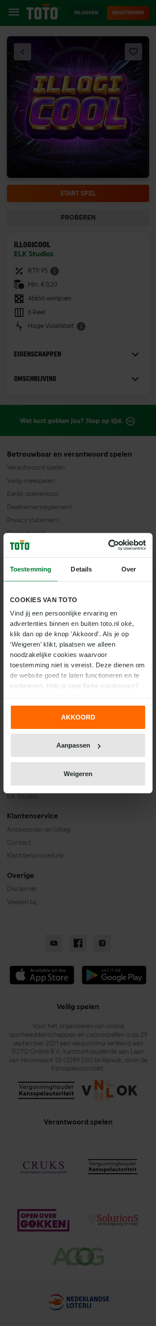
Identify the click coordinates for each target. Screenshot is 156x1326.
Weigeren (78, 773)
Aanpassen (73, 745)
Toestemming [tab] (30, 568)
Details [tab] (81, 568)
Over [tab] (128, 568)
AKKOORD (78, 716)
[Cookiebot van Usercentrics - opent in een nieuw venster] (110, 545)
